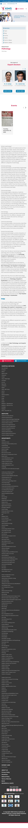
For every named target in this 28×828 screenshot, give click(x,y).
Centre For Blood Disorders (7, 473)
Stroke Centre (4, 733)
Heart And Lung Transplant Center (9, 535)
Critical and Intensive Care (7, 491)
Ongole (3, 376)
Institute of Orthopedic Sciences (8, 428)
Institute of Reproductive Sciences (9, 433)
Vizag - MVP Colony (6, 389)
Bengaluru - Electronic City (7, 405)
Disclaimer (5, 774)
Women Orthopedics (6, 760)
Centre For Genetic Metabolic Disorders (10, 475)
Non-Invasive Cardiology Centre (8, 622)
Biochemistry (4, 450)
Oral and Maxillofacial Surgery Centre (9, 629)
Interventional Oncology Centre (8, 562)
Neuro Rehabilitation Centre (7, 613)
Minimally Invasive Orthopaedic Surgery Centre (11, 599)
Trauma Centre (5, 747)
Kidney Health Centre (6, 571)
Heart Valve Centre (5, 539)
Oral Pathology (5, 633)
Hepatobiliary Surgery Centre (8, 542)
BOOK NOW (7, 91)
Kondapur (4, 369)
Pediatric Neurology (6, 665)
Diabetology (4, 498)
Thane (3, 399)
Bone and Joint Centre (6, 452)
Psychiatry (4, 704)
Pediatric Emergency (6, 659)
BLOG (3, 781)
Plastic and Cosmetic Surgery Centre (9, 695)
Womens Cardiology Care (7, 762)
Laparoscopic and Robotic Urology (9, 578)
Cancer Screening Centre (7, 459)
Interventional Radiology (7, 564)
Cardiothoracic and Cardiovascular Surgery (10, 468)
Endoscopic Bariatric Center (7, 511)
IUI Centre (4, 566)
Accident (3, 440)
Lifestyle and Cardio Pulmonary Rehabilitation (11, 583)
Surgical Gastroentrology (7, 735)
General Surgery (5, 525)
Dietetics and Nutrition (6, 503)
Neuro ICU (4, 611)
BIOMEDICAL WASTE (8, 783)
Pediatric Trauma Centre (7, 682)
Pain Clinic (4, 643)
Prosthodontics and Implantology (9, 702)
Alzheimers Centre (5, 442)
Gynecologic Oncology (6, 530)
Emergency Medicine (6, 507)
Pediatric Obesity (5, 666)
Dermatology (4, 496)
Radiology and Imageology (7, 709)
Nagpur (3, 387)
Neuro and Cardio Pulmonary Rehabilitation (11, 610)
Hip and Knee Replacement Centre (9, 546)
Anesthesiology (5, 445)
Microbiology (4, 594)
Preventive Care (5, 698)
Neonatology (4, 606)
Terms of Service (6, 779)
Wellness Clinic (5, 758)
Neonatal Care (4, 604)
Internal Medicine (5, 555)
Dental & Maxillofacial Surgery (8, 493)
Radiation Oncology (6, 707)
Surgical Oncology (5, 737)
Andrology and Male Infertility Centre (9, 443)
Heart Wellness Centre (6, 541)
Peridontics (4, 691)
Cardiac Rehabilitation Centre (8, 465)
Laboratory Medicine (6, 576)
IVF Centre (4, 567)
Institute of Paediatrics (6, 429)
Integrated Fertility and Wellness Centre (10, 551)
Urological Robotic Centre (7, 753)
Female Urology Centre (6, 519)
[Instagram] (14, 790)
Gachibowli (4, 385)
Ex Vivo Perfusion (5, 518)
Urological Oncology (6, 751)
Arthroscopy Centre (6, 447)
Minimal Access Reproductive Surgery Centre (11, 596)
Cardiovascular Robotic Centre (8, 472)
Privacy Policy (6, 772)
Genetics (3, 526)
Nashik (3, 392)
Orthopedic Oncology (6, 638)
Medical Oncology (5, 592)
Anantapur (4, 380)
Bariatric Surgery (5, 449)
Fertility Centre (5, 521)
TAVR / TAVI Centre (5, 740)
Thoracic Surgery (5, 744)
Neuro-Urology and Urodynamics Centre (10, 615)
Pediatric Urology (5, 684)
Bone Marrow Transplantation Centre (9, 454)
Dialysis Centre (5, 502)
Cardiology (4, 466)
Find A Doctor (4, 767)
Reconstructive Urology (6, 711)
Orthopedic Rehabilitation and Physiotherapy (11, 640)
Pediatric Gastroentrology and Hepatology (10, 661)
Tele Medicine (4, 742)
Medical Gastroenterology (7, 590)
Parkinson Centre (5, 650)
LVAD (3, 588)
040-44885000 (20, 8)
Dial (7, 1)
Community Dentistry (6, 484)
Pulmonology (4, 705)
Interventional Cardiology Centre (8, 557)
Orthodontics (4, 635)
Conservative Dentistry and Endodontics (10, 486)
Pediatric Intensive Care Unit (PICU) (9, 663)
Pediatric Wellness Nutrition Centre (9, 686)
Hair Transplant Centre (6, 532)
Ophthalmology (5, 627)
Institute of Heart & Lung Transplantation (10, 421)
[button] (12, 4)
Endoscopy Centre (5, 512)
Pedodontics (4, 689)
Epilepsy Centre (5, 516)
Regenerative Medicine (6, 712)
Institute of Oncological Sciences (8, 424)
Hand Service (4, 534)
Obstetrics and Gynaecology (7, 626)
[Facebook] (8, 790)
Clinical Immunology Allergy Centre (9, 480)
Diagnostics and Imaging (7, 500)
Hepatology (4, 544)
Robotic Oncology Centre (7, 718)
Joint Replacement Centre (7, 569)
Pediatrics (4, 688)
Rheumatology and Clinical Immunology (10, 716)
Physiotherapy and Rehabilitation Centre (10, 693)
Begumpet (4, 384)
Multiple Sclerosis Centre (7, 603)
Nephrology (4, 608)
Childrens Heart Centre (6, 479)
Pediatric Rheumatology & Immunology (10, 679)
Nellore (3, 371)
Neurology (4, 617)
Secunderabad (5, 368)
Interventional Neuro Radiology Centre (10, 558)
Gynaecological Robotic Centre (8, 528)
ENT (2, 514)
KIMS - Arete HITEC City (6, 410)
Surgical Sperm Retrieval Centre (8, 738)
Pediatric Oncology (6, 668)
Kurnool (3, 382)
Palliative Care (4, 647)
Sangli (3, 398)
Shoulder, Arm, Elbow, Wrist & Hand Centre (10, 721)
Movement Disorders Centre (7, 601)
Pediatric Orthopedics (6, 674)
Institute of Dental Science (7, 417)
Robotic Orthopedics (6, 720)
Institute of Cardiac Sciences (7, 415)
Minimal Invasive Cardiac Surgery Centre (10, 597)
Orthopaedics (4, 636)
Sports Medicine (5, 731)
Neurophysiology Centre (7, 619)
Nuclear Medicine (5, 624)
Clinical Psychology (6, 482)
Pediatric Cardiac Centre (7, 654)
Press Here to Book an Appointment (19, 1)
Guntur (3, 396)
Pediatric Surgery (5, 680)
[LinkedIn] (20, 790)
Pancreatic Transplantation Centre (9, 649)
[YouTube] (17, 790)
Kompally (4, 407)
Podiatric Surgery (5, 696)
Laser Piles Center (5, 580)
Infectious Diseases (5, 548)
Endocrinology (5, 509)
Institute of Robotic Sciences (7, 435)
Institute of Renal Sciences (7, 431)
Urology (3, 754)
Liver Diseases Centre (6, 585)
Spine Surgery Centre (6, 730)
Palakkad (3, 408)
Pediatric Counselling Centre (7, 658)
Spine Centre (4, 728)
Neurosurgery (4, 620)
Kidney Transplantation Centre (8, 574)
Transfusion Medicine (6, 746)
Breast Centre (4, 456)
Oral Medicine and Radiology (7, 631)
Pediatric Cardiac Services (7, 656)
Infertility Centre (5, 550)
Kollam (3, 401)
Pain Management (5, 645)
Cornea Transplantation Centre (8, 487)
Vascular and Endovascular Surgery (9, 756)
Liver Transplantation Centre (7, 587)
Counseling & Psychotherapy (7, 489)
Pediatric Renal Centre (6, 677)
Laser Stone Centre (5, 581)
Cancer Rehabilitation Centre (7, 457)
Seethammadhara (5, 394)
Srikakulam (4, 375)
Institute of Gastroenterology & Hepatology (10, 419)
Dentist (3, 495)
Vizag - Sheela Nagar (6, 378)
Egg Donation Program (6, 505)
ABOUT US (5, 770)
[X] (11, 790)
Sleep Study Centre (5, 723)
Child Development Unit (7, 477)
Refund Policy (6, 776)
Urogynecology (5, 749)
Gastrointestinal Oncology (7, 523)
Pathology (4, 652)
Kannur (3, 391)
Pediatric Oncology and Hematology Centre (11, 670)
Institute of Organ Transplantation (9, 426)
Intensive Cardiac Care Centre (8, 553)
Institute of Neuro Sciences (7, 422)
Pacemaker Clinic (5, 642)
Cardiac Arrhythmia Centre (7, 461)
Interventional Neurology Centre (8, 560)
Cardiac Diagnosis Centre (7, 463)
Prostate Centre (5, 700)
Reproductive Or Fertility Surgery (8, 714)
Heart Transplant (5, 537)
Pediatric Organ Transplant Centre (9, 672)
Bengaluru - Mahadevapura (7, 403)
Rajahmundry (4, 373)
